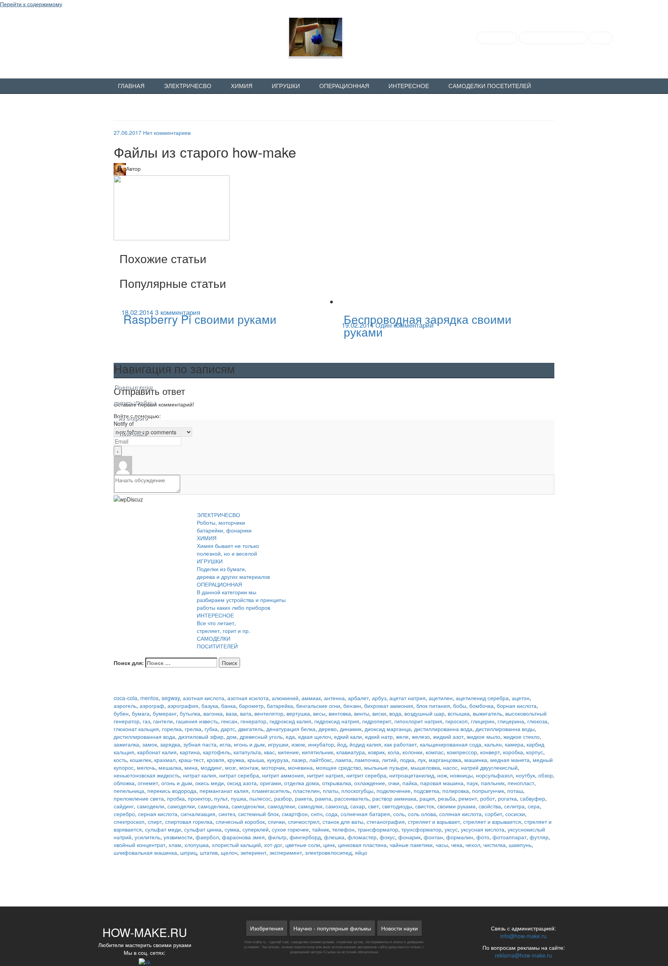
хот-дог (273, 845)
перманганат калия (224, 790)
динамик (350, 729)
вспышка (459, 713)
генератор (253, 721)
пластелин (306, 790)
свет (373, 806)
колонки (412, 752)
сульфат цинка (203, 829)
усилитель (147, 837)
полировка (455, 790)
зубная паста (199, 744)
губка (211, 729)
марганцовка (445, 760)
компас (435, 752)
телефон (343, 829)
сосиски (515, 814)
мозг (230, 767)
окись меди (209, 783)
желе (402, 736)
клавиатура (350, 752)
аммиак (311, 698)
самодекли (150, 806)
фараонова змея (243, 837)
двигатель (250, 729)
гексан (229, 721)
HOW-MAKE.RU (102, 35)
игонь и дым (249, 744)
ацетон (521, 698)
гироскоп (456, 721)
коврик (376, 752)
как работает (400, 744)
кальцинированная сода (450, 744)
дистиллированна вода (443, 729)
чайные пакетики (411, 845)
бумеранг (165, 713)
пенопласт (521, 783)
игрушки (278, 744)
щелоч (229, 852)
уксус (451, 829)
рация (427, 798)
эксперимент (285, 852)
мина (191, 767)
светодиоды (397, 806)
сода (331, 814)
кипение (288, 752)
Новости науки (399, 928)
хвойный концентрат (139, 845)
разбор (283, 798)
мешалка (169, 767)
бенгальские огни (318, 705)
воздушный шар (424, 713)
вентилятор (268, 713)
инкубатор (321, 744)
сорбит (493, 814)
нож (442, 775)
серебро (124, 814)
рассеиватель (351, 798)
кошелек (140, 760)
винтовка (340, 713)
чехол (472, 845)
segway (171, 698)
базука (209, 705)
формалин (459, 837)
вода (395, 713)
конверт (490, 752)
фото (482, 837)
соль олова (422, 814)
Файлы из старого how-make (133, 410)
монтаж (248, 767)
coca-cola (125, 698)
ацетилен (441, 698)
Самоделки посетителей (489, 86)
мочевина (300, 767)
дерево (328, 729)
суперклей (255, 829)
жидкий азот (448, 736)
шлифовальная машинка (145, 852)
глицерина (511, 721)
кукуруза (277, 760)
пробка (176, 798)
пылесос (260, 798)
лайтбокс (320, 760)
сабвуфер (532, 798)
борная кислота (517, 705)
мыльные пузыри (385, 767)
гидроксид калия (290, 721)
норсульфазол (494, 775)
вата (245, 713)
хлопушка (196, 845)
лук (422, 760)
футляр (539, 837)
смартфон (295, 814)
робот (487, 798)
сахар (357, 806)
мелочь (146, 767)
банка (228, 705)
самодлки (310, 806)
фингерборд (305, 837)
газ (146, 721)
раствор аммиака (394, 798)
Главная (131, 86)
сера (534, 806)
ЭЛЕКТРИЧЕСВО (187, 86)
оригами (270, 783)
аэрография (182, 705)
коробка (513, 752)
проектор (199, 798)
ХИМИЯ (241, 86)
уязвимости (178, 837)
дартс (228, 729)
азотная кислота (203, 698)
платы (330, 790)
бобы (459, 705)
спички (276, 821)
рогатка (507, 798)
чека (456, 845)
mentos (149, 698)
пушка (238, 798)
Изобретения (266, 928)
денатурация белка (290, 729)
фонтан (433, 837)
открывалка (336, 783)
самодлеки (281, 806)
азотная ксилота (248, 698)
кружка (235, 760)
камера (514, 744)
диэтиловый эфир (200, 736)
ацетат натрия (407, 698)
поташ (515, 790)
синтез (226, 814)
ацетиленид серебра (482, 698)
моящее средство (338, 767)
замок (149, 744)
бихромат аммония (388, 705)
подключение (394, 790)
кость (120, 760)
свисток (424, 806)
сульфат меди (163, 829)
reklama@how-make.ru (523, 955)
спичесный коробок (240, 821)
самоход (336, 806)
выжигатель (487, 713)
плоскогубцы (357, 790)
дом (232, 736)
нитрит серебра (366, 775)
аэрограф (152, 705)
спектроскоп (129, 821)
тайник (320, 829)
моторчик (273, 767)
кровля (215, 760)
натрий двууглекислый (489, 767)
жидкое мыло (483, 736)
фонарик (409, 837)
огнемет (148, 783)
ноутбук (525, 775)
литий (389, 760)
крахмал (165, 760)
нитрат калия (199, 775)
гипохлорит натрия (418, 721)
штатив (209, 852)
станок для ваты (342, 821)
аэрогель (125, 705)
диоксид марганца (388, 729)
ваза (231, 713)
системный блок (258, 814)
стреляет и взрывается (492, 821)
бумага (141, 713)
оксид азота (242, 783)
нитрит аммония (283, 775)
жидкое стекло (521, 736)
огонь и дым (176, 783)
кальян (493, 744)
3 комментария (177, 312)
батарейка (280, 705)
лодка (407, 760)
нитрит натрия (325, 775)
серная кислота (157, 814)
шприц (188, 852)
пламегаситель (271, 790)
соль (399, 814)
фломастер (362, 837)
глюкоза (537, 721)
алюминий (285, 698)
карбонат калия (157, 752)
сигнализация (198, 814)
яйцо (361, 852)
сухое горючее (290, 829)
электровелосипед (328, 852)
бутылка (190, 713)
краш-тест (191, 760)
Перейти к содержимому (31, 4)
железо (421, 736)
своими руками (456, 806)
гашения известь (197, 721)
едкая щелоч (314, 736)
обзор (545, 775)
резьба (446, 798)
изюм (298, 744)
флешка (334, 837)
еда (290, 736)
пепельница (129, 790)
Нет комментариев (167, 132)
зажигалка (126, 744)
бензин (352, 705)
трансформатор (378, 829)
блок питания (433, 705)
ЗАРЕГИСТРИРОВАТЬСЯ (553, 38)
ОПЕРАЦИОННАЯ (344, 86)
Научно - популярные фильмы (332, 928)
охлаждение (369, 783)
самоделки (181, 806)
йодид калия (365, 744)
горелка (172, 729)
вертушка (298, 713)
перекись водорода (171, 790)
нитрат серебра (239, 775)
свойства (490, 806)
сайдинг (124, 806)
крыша (255, 760)
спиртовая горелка (189, 821)
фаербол (207, 837)
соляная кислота (460, 814)
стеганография (385, 821)
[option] (224, 317)
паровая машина (442, 783)
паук (472, 783)
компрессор (462, 752)
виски (379, 713)
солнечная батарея (365, 814)
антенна (334, 698)
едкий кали (348, 736)
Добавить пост (497, 38)
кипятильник (317, 752)
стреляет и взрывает (434, 821)
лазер (298, 760)
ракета (303, 798)
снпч (316, 814)
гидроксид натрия (336, 721)
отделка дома (301, 783)
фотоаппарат (509, 837)
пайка (409, 783)
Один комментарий (404, 325)
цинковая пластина (362, 845)
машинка (475, 760)
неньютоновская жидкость (147, 775)
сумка (232, 829)
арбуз (379, 698)
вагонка (213, 713)
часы (442, 845)
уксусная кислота (482, 829)
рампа (323, 798)
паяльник (492, 783)
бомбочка (481, 705)
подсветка (426, 790)
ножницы (461, 775)
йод (341, 744)
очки (393, 783)
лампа (343, 760)
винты (361, 713)
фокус (387, 837)
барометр (251, 705)
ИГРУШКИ (286, 86)
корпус (534, 752)
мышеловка (425, 767)
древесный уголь (261, 736)
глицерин (482, 721)
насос (450, 767)
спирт (155, 821)
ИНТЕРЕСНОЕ (409, 86)
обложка (124, 783)
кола (393, 752)
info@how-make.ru (523, 936)
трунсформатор (421, 829)
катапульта (247, 752)
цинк (329, 845)
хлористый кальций (236, 845)
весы (319, 713)
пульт (221, 798)
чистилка (494, 845)
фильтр (277, 837)
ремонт (467, 798)
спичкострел (303, 821)
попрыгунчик (488, 790)
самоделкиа (213, 806)
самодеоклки (248, 806)
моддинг (211, 767)
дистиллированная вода (144, 736)
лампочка (366, 760)
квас (269, 752)
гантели (163, 721)
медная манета (510, 760)
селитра (514, 806)
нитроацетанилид (411, 775)
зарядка (170, 744)
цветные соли (302, 845)
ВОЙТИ (600, 38)
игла (225, 744)
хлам (175, 845)
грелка (193, 729)
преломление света (139, 798)
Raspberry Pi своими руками (199, 319)
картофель (216, 752)
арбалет (358, 698)
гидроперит (376, 721)
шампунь (520, 845)
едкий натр (379, 736)
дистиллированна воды (505, 729)
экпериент (253, 852)
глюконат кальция (136, 729)
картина (190, 752)
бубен (121, 713)
